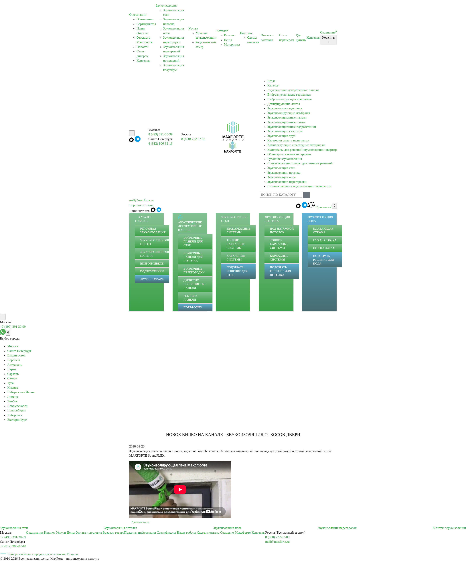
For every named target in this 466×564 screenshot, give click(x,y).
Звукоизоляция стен (281, 168)
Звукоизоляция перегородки (287, 182)
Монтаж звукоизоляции (449, 528)
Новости (143, 47)
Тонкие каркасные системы (236, 244)
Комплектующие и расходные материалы (296, 145)
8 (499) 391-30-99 (160, 134)
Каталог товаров (143, 219)
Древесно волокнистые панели (194, 284)
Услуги (193, 28)
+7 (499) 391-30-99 (13, 537)
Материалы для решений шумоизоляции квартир (302, 149)
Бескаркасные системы (238, 230)
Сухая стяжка (325, 240)
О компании (137, 14)
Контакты (143, 60)
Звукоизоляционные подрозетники (291, 127)
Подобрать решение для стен (237, 271)
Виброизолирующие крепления (289, 99)
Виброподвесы (152, 263)
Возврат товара (113, 532)
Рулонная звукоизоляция (284, 159)
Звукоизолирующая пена (284, 108)
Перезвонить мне (141, 205)
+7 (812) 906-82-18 (13, 546)
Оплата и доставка (89, 532)
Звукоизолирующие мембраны (288, 113)
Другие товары (152, 279)
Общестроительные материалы (289, 154)
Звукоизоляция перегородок (337, 528)
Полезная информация (140, 532)
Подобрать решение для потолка (280, 271)
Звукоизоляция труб (281, 136)
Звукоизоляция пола (281, 177)
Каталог (222, 31)
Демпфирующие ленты (283, 104)
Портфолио (192, 307)
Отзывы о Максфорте (235, 532)
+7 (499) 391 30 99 (13, 326)
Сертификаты (146, 24)
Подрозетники (152, 271)
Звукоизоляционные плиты (286, 122)
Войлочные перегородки (194, 270)
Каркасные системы (236, 257)
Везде (271, 81)
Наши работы (186, 532)
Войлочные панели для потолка (193, 257)
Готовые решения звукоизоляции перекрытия (299, 186)
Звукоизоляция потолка (283, 172)
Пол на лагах (324, 248)
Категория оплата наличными (288, 140)
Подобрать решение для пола (323, 259)
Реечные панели (190, 297)
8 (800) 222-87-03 (277, 537)
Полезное (246, 33)
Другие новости (140, 522)
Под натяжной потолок (282, 230)
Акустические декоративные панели (293, 90)
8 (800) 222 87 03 (193, 139)
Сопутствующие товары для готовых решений (300, 163)
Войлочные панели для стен (193, 241)
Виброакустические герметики (289, 94)
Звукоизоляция (166, 5)
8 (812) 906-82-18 (160, 143)
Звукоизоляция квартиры (285, 131)
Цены (228, 40)
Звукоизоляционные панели (287, 117)
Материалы (232, 44)
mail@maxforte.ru (141, 200)
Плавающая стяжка (323, 230)
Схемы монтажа (208, 532)
